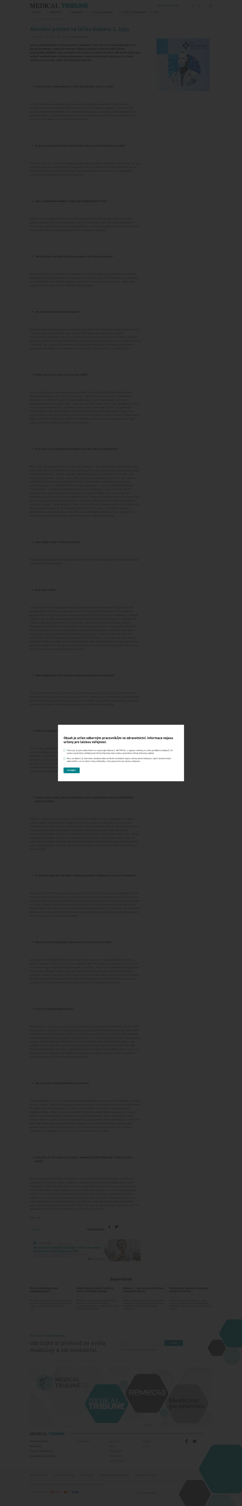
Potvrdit (71, 770)
